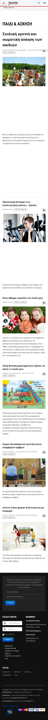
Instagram (6, 675)
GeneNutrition (7, 692)
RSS (16, 675)
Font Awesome (7, 701)
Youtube (27, 672)
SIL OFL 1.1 (30, 701)
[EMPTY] (43, 50)
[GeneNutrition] (13, 3)
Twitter (17, 672)
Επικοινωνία (30, 635)
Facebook (6, 672)
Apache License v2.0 (20, 698)
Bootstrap (5, 695)
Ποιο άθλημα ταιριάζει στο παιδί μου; (22, 297)
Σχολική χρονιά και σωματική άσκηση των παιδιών (22, 39)
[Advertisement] (24, 111)
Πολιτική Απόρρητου (33, 631)
